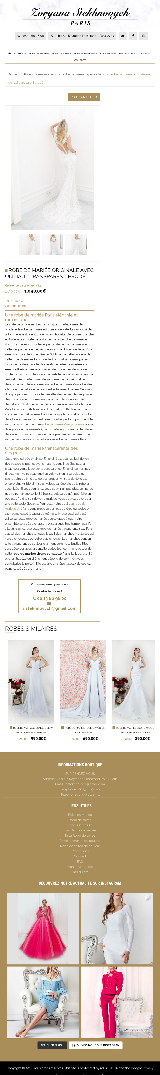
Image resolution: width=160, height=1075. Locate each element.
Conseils (144, 53)
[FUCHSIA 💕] (117, 1002)
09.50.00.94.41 (89, 794)
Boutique (20, 53)
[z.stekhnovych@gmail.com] (123, 36)
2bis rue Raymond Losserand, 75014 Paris (87, 779)
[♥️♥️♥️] (117, 928)
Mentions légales (80, 867)
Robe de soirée (61, 53)
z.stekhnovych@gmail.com (49, 608)
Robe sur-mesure (85, 53)
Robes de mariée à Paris (40, 74)
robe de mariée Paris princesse (63, 424)
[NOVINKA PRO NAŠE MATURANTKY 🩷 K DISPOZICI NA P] (43, 928)
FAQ (80, 861)
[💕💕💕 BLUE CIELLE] (43, 1002)
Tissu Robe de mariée (80, 830)
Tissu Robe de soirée (80, 835)
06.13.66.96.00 (89, 789)
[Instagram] (143, 36)
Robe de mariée (39, 53)
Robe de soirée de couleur (80, 846)
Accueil (13, 74)
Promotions (127, 53)
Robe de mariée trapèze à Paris (83, 74)
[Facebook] (133, 36)
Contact (80, 60)
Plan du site (80, 872)
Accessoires (108, 53)
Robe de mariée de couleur (80, 841)
